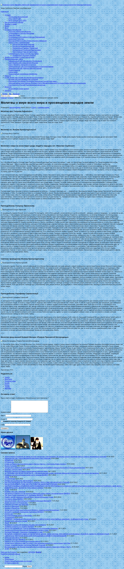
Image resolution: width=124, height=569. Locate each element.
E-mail (4, 419)
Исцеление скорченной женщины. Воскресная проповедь (25, 525)
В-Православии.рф (12, 563)
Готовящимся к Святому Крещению (21, 33)
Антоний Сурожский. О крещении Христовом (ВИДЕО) (24, 512)
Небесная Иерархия (12, 538)
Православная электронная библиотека (23, 74)
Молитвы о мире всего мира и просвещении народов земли (26, 471)
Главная (4, 98)
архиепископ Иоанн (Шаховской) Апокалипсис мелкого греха (27, 530)
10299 (7, 490)
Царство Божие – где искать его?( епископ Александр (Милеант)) (28, 501)
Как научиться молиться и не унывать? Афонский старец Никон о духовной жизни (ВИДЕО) (37, 493)
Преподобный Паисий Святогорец (24, 52)
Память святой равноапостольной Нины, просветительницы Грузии (29, 497)
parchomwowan (15, 107)
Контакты (8, 90)
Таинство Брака (14, 35)
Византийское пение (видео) (19, 89)
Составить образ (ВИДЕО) (14, 499)
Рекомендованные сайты (14, 59)
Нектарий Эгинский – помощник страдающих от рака (24, 532)
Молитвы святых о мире (13, 469)
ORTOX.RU (31, 552)
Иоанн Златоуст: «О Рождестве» (16, 503)
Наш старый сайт (15, 19)
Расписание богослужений (18, 17)
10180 (7, 549)
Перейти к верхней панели (10, 554)
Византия (8, 87)
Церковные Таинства (16, 39)
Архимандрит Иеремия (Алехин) (24, 55)
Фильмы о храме (11, 24)
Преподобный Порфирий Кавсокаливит (26, 50)
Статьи (10, 98)
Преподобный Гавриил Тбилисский (25, 48)
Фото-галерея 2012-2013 (17, 20)
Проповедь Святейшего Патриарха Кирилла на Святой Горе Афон (33, 81)
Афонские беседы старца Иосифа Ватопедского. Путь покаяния (28, 458)
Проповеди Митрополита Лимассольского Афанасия (28, 41)
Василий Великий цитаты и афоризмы (18, 516)
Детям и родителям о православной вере (19, 57)
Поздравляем (10, 517)
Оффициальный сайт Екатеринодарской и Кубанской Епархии (31, 67)
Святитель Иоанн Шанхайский (23, 46)
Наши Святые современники (19, 43)
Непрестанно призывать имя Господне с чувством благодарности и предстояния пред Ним (37, 543)
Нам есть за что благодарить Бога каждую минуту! (22, 541)
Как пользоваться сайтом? (14, 22)
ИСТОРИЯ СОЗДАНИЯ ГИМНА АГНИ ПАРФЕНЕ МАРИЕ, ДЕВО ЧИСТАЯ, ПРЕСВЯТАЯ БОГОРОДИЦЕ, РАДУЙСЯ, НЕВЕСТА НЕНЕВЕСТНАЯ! (57, 534)
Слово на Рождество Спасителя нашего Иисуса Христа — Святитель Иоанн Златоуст (36, 464)
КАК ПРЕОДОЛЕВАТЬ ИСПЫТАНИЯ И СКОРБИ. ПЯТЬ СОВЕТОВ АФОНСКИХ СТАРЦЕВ (37, 482)
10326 (7, 477)
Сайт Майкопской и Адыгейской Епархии (23, 63)
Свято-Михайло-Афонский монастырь (22, 65)
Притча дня (9, 514)
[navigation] (62, 561)
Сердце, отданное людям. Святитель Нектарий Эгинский (25, 545)
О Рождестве (9, 462)
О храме (8, 15)
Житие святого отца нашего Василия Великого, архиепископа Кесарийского (32, 510)
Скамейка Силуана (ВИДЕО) (15, 539)
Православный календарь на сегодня (18, 561)
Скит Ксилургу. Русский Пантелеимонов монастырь (27, 85)
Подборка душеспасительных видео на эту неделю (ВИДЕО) (26, 475)
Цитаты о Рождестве (12, 508)
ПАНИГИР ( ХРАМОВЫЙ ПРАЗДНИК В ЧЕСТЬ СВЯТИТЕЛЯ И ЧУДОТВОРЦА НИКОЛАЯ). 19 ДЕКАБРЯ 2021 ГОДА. (46, 519)
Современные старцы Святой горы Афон (24, 54)
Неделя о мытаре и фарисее (15, 492)
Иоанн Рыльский (11, 466)
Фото (6, 28)
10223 (7, 523)
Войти (38, 552)
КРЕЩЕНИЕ (9, 460)
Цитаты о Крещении (12, 506)
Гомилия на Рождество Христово (16, 504)
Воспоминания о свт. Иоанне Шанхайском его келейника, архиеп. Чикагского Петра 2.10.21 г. (38, 547)
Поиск (25, 566)
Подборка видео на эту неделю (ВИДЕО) (19, 527)
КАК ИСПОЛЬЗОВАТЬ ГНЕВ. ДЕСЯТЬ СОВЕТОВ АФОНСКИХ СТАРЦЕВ (31, 484)
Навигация (5, 12)
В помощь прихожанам (13, 30)
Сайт (2, 425)
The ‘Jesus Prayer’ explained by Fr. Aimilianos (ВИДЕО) (24, 495)
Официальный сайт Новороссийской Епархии (25, 68)
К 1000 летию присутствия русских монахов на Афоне (24, 78)
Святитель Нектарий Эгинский (23, 44)
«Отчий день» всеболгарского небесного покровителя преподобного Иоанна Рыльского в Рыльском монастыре (45, 468)
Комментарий (6, 412)
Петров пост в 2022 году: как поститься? (19, 481)
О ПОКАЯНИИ (10, 479)
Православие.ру (14, 70)
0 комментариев (43, 107)
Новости (8, 76)
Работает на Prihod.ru (9, 552)
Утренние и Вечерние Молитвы (20, 31)
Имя (3, 416)
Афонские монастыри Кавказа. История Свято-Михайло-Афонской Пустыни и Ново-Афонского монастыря (47, 83)
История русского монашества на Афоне (23, 79)
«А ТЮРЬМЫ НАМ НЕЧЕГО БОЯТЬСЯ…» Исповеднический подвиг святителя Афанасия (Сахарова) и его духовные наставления (52, 473)
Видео (7, 26)
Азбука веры (13, 72)
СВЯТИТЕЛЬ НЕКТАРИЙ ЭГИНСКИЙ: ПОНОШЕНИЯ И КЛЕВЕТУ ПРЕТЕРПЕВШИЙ (35, 536)
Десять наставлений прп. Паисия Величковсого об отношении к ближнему (31, 528)
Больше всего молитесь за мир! (16, 521)
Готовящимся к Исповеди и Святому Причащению (27, 37)
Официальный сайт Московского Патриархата (25, 61)
